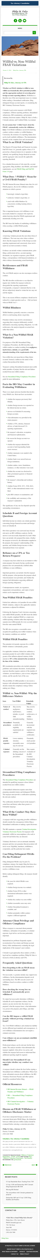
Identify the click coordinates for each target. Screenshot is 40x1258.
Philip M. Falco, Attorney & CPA (15, 82)
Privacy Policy (24, 1254)
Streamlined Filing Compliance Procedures (22, 376)
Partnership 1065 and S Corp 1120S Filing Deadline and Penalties (18, 1198)
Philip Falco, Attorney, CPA (19, 70)
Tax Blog (22, 1251)
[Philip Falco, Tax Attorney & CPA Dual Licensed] (19, 12)
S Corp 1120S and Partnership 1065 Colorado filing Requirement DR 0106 (19, 1185)
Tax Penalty (28, 1158)
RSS (20, 20)
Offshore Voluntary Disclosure (13, 1158)
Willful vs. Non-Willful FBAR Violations (20, 46)
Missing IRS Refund (12, 1189)
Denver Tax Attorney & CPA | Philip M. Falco (20, 1249)
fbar (30, 1157)
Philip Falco (5, 1238)
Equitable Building (32, 1251)
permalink (17, 1160)
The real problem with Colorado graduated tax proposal (19, 1193)
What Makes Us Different (10, 1251)
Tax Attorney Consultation (20, 3)
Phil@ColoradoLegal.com (13, 1222)
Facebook (15, 20)
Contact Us (14, 1254)
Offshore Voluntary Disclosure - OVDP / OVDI (18, 1156)
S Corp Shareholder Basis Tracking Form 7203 (20, 1182)
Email (24, 20)
